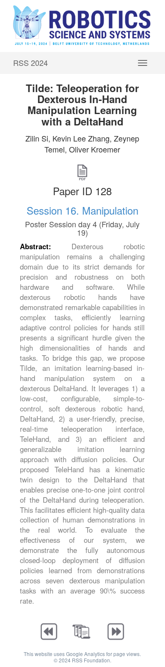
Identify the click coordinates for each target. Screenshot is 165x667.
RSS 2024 (30, 62)
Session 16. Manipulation (82, 210)
